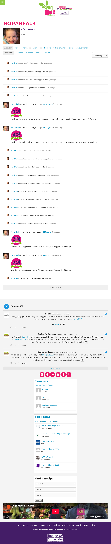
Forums (47, 48)
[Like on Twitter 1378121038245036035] (19, 327)
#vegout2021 (76, 319)
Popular (51, 385)
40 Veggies (48, 104)
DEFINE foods (47, 457)
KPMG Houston (48, 441)
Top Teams (42, 416)
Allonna (45, 389)
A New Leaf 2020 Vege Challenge (55, 434)
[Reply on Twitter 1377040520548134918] (11, 363)
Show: (94, 52)
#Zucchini (26, 337)
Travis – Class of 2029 (50, 465)
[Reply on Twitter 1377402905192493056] (11, 345)
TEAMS (86, 525)
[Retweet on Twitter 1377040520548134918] (15, 363)
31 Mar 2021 (73, 334)
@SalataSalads (56, 314)
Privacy (93, 525)
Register (56, 525)
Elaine (44, 397)
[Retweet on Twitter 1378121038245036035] (15, 327)
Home (19, 525)
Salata (48, 314)
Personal (8, 53)
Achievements (59, 48)
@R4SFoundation (62, 334)
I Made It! (47, 232)
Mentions (19, 53)
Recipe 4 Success (49, 405)
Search (78, 525)
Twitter (24, 327)
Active (44, 385)
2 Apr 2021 (66, 314)
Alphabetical (61, 421)
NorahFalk (14, 63)
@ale (57, 324)
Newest (38, 385)
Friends (26, 48)
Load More (55, 287)
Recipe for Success (47, 334)
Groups (37, 48)
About (25, 525)
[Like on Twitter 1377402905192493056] (19, 345)
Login (49, 525)
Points (70, 48)
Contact (33, 525)
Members (41, 381)
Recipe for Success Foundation (51, 529)
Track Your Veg (68, 525)
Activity (8, 48)
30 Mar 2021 (73, 352)
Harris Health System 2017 (52, 426)
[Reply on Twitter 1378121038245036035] (11, 327)
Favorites (29, 53)
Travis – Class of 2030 (50, 449)
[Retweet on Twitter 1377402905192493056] (15, 345)
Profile (17, 48)
